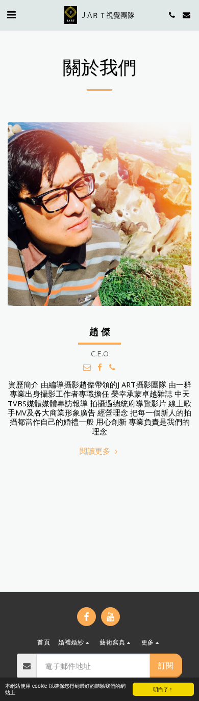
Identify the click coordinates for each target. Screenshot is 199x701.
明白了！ (163, 689)
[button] (11, 14)
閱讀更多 (96, 451)
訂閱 (165, 665)
